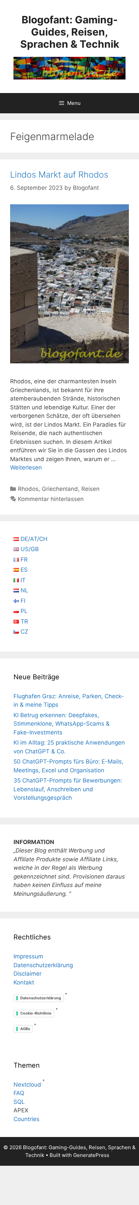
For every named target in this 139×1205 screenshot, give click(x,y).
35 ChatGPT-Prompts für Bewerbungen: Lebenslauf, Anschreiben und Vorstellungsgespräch (67, 789)
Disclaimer (27, 973)
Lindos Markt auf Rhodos (59, 174)
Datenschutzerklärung (43, 965)
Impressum (28, 956)
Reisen (90, 488)
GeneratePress (91, 1155)
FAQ (18, 1093)
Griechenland (60, 488)
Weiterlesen (26, 467)
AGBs (25, 1028)
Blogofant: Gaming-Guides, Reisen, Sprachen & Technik (69, 32)
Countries (26, 1119)
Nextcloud (27, 1084)
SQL (19, 1101)
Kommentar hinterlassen (51, 499)
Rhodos (28, 488)
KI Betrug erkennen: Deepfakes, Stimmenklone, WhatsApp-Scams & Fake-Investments (61, 724)
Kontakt (23, 982)
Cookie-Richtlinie (36, 1013)
